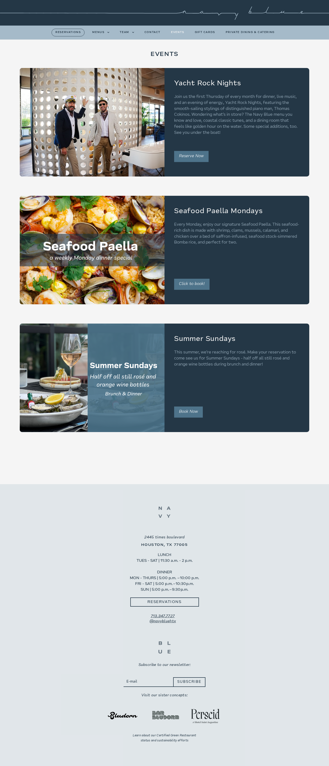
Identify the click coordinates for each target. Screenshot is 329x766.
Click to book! (192, 284)
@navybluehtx (163, 621)
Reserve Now (191, 156)
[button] (98, 32)
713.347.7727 (163, 616)
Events (177, 32)
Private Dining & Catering (250, 32)
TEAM (124, 32)
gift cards (205, 32)
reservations (68, 32)
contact (152, 32)
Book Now (188, 412)
